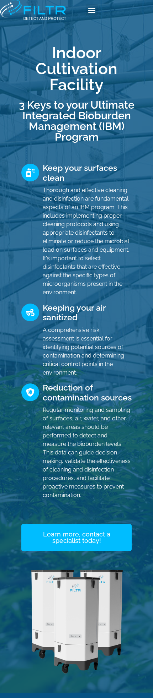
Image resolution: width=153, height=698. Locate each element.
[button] (92, 10)
